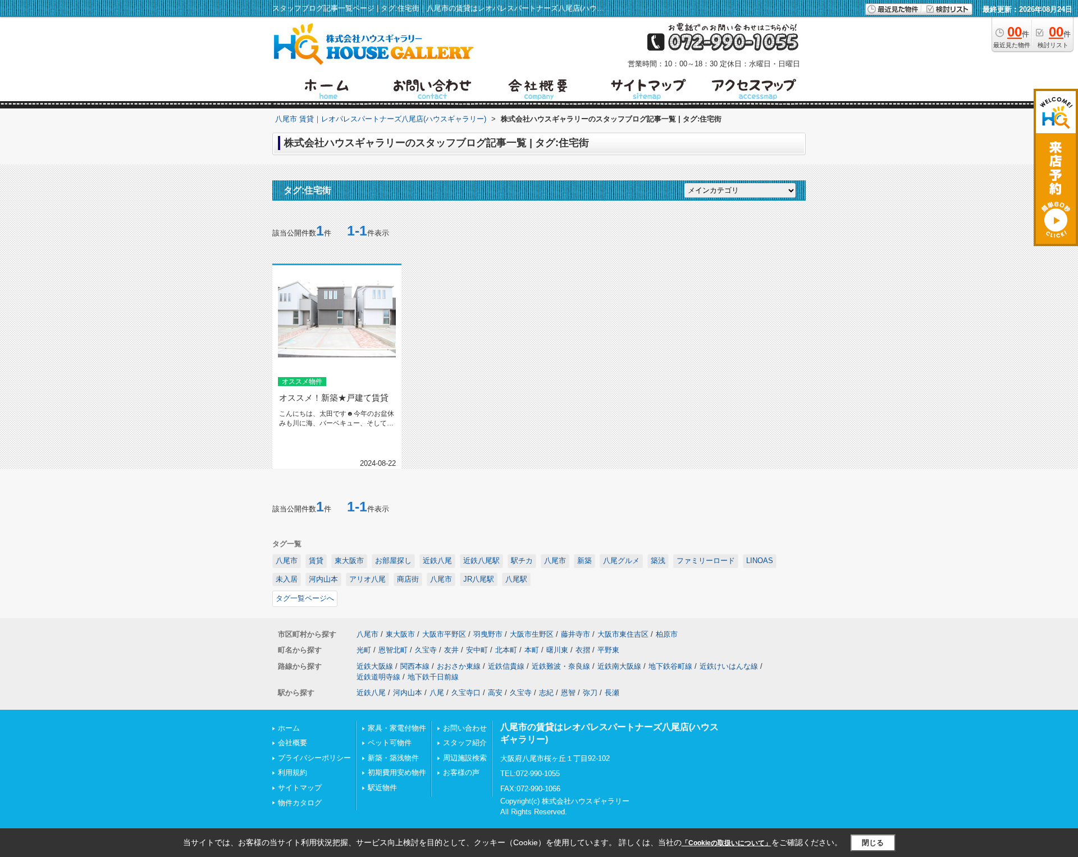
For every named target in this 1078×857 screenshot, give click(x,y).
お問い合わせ (465, 728)
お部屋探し (393, 560)
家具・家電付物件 (397, 728)
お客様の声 (461, 772)
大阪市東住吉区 (622, 634)
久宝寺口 (466, 692)
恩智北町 (393, 650)
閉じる (873, 842)
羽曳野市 (488, 634)
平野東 (608, 650)
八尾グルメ (621, 560)
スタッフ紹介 (465, 742)
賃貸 (316, 560)
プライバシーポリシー (314, 758)
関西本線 (415, 666)
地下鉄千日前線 (433, 677)
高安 (495, 692)
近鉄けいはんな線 (729, 666)
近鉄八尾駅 (481, 560)
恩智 (568, 692)
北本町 (506, 650)
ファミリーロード (706, 560)
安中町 (477, 650)
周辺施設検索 (465, 758)
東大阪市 (349, 560)
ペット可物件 (390, 742)
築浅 (658, 560)
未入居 (287, 579)
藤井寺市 (575, 634)
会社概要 (292, 742)
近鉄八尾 (437, 560)
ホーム (289, 728)
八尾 (437, 692)
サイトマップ (300, 787)
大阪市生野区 (532, 634)
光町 (364, 650)
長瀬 (612, 692)
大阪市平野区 (444, 634)
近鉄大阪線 (375, 666)
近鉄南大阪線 (619, 666)
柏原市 (667, 634)
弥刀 (590, 692)
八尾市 (287, 560)
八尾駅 (516, 579)
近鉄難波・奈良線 (561, 666)
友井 (451, 650)
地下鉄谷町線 (670, 666)
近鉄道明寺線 (378, 677)
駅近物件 (382, 787)
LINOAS (759, 560)
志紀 (546, 692)
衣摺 (582, 650)
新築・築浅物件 (393, 758)
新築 (584, 560)
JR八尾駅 (478, 579)
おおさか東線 (459, 666)
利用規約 (292, 772)
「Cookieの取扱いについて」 (726, 843)
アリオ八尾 (367, 579)
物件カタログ (300, 803)
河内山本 (323, 579)
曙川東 (557, 650)
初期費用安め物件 (397, 772)
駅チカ (522, 560)
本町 (531, 650)
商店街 (408, 579)
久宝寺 (426, 650)
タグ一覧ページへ (305, 598)
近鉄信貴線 (506, 666)
